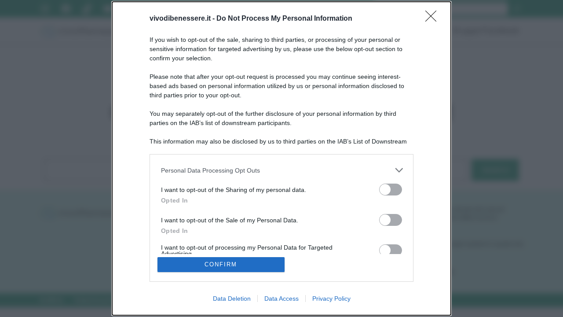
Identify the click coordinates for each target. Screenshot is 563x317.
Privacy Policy (331, 298)
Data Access (281, 298)
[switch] (390, 189)
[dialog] (281, 158)
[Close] (433, 19)
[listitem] (281, 170)
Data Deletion (232, 298)
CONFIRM (221, 264)
